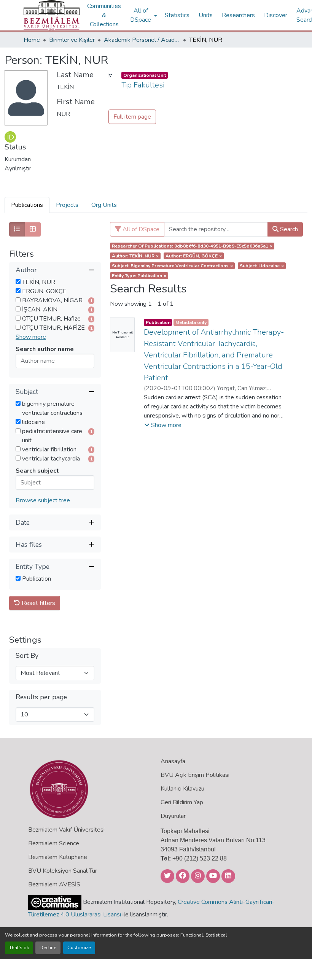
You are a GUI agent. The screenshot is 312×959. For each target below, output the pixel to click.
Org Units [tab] (104, 205)
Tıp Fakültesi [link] (142, 85)
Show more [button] (31, 337)
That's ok (19, 947)
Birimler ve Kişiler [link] (72, 40)
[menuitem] (143, 15)
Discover (275, 15)
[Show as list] (17, 229)
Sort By (27, 656)
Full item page (132, 117)
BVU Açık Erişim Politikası (195, 775)
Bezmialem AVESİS (54, 884)
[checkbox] (18, 281)
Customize (79, 947)
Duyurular (173, 816)
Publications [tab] (27, 205)
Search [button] (288, 229)
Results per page (41, 697)
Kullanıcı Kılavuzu (182, 789)
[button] (52, 15)
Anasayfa (173, 761)
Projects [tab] (67, 205)
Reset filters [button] (37, 603)
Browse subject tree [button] (43, 500)
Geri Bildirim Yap (182, 802)
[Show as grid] (33, 229)
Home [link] (32, 40)
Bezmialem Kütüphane (57, 857)
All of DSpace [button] (140, 15)
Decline (48, 947)
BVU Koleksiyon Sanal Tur (62, 871)
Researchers (238, 15)
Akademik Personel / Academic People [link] (142, 40)
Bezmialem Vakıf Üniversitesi (66, 830)
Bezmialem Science (53, 843)
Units (206, 15)
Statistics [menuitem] (177, 15)
